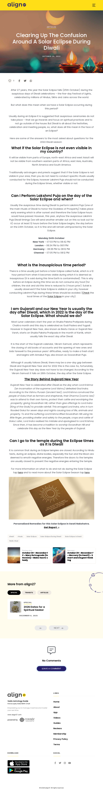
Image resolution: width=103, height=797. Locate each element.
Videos (56, 717)
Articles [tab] (44, 592)
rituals (20, 536)
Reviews (57, 728)
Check (85, 292)
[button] (93, 5)
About (56, 707)
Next (57, 627)
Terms (56, 744)
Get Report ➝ (51, 527)
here (20, 472)
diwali (11, 536)
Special (28, 602)
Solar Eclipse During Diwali (50, 536)
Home (56, 701)
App (55, 712)
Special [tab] (14, 592)
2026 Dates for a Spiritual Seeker (34, 608)
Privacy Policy (60, 739)
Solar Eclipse (54, 296)
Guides (57, 723)
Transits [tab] (29, 592)
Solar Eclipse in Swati (73, 536)
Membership (59, 733)
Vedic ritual (13, 541)
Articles (51, 27)
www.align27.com (14, 715)
